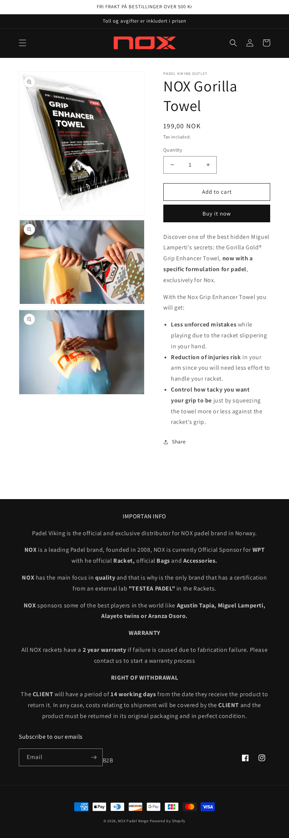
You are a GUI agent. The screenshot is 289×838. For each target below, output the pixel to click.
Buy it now (216, 213)
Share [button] (179, 441)
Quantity (172, 150)
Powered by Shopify (168, 820)
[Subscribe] (94, 757)
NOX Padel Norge (133, 820)
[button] (22, 43)
